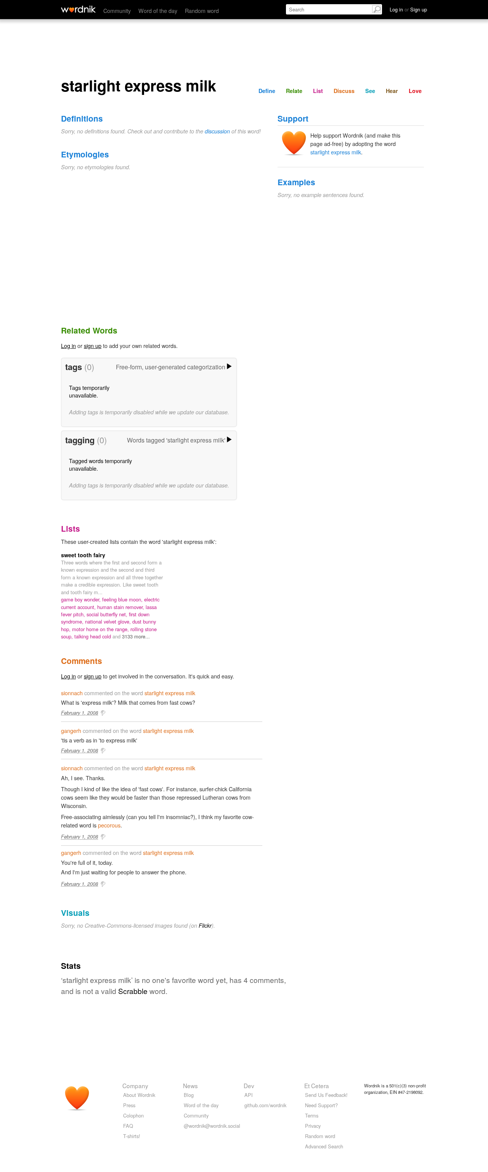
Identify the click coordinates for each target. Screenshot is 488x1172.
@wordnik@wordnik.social (212, 1125)
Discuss (344, 91)
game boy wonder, (81, 599)
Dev (249, 1085)
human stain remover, (121, 607)
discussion (217, 131)
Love (415, 91)
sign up (92, 345)
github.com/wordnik (265, 1105)
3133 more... (136, 636)
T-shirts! (131, 1136)
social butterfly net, (108, 614)
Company (135, 1085)
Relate (294, 91)
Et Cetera (316, 1085)
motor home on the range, (101, 629)
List (318, 91)
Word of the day (157, 10)
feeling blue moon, (123, 599)
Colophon (133, 1115)
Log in (68, 345)
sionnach (72, 693)
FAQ (128, 1125)
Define (266, 91)
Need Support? (321, 1105)
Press (129, 1105)
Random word (202, 10)
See (370, 91)
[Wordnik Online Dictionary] (78, 9)
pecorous (109, 825)
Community (117, 10)
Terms (311, 1115)
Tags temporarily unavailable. (89, 391)
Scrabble (133, 991)
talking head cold (93, 636)
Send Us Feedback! (326, 1094)
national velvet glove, (108, 621)
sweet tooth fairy (83, 555)
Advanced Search (324, 1146)
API (248, 1094)
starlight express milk (335, 152)
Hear (392, 91)
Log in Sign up (408, 9)
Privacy (313, 1125)
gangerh (71, 730)
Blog (189, 1094)
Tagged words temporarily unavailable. (100, 464)
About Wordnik (139, 1094)
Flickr (205, 925)
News (190, 1085)
